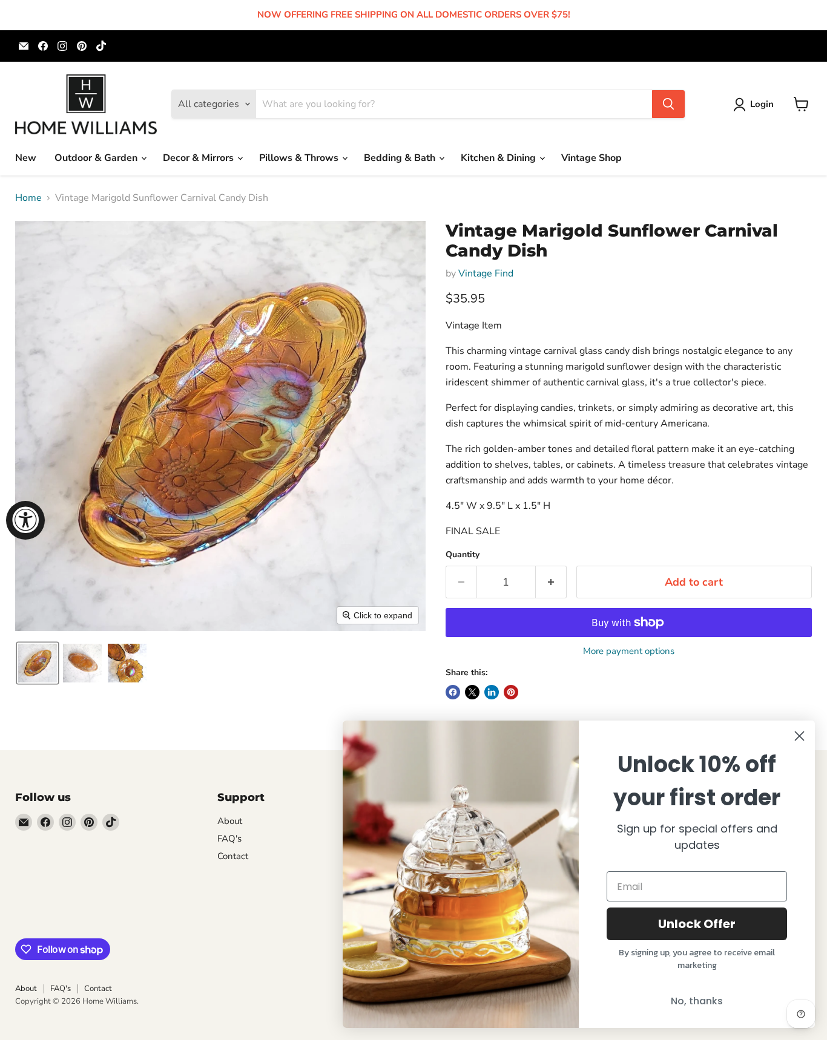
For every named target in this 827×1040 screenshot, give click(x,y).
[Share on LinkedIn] (491, 692)
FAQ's (229, 838)
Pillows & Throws (300, 158)
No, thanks (697, 1001)
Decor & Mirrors (199, 158)
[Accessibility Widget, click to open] (25, 520)
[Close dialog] (799, 736)
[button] (756, 104)
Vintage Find (485, 273)
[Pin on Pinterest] (511, 692)
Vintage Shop (591, 158)
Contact (232, 856)
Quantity (462, 555)
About (229, 821)
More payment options (628, 651)
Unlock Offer (697, 923)
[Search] (668, 104)
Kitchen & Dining (499, 158)
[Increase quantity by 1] (551, 582)
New (25, 158)
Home (28, 197)
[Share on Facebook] (453, 692)
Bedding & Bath (401, 158)
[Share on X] (472, 692)
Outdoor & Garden (97, 158)
